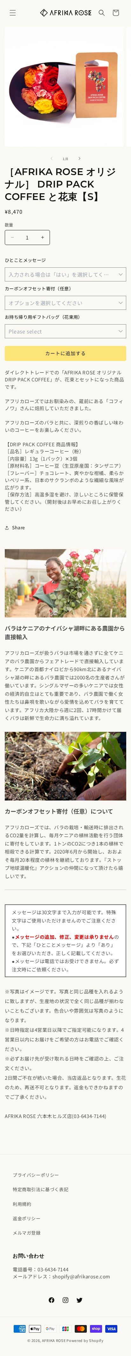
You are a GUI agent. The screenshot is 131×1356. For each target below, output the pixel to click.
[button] (13, 13)
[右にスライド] (79, 158)
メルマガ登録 (27, 1233)
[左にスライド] (52, 158)
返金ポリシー (27, 1218)
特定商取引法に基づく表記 (40, 1189)
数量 (9, 225)
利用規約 (22, 1204)
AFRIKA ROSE (54, 1340)
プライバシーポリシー (36, 1175)
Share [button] (18, 527)
